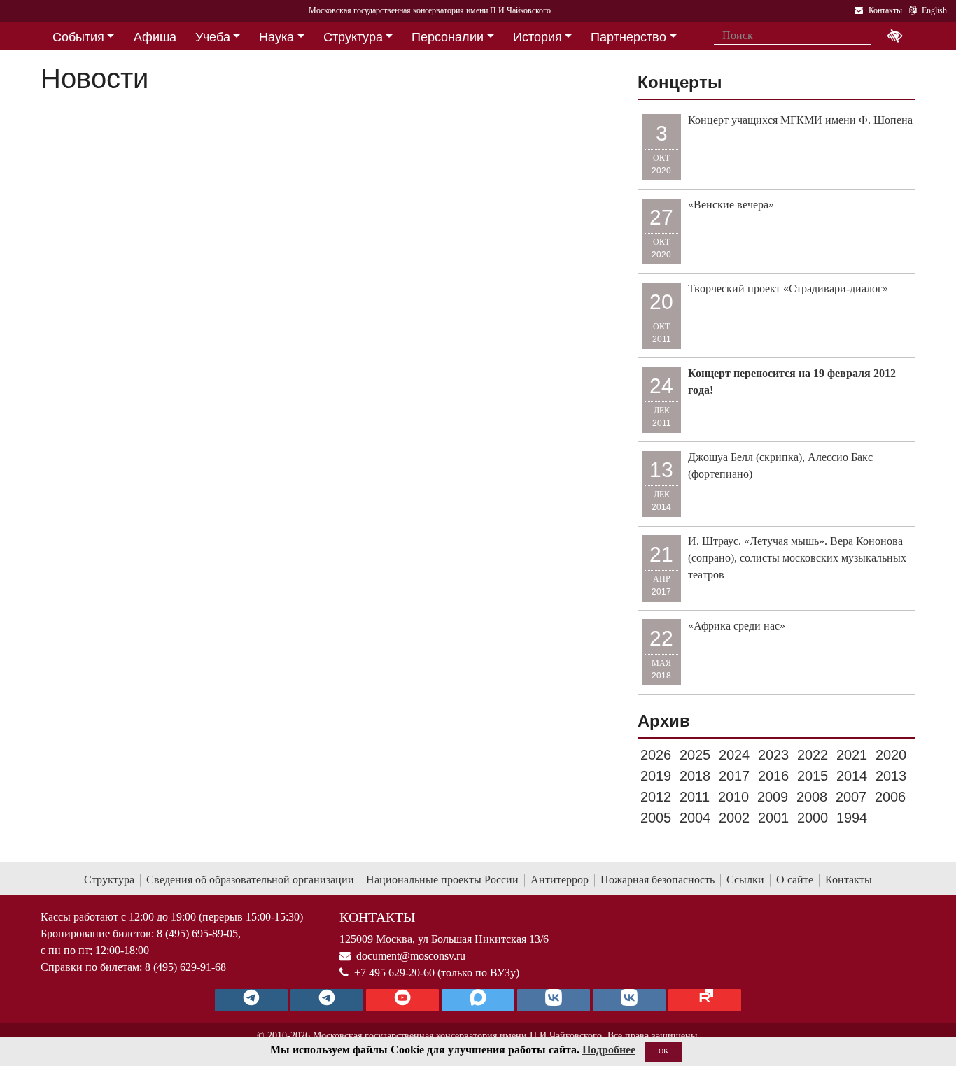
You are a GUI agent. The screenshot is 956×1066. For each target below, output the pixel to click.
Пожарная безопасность (657, 880)
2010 (733, 796)
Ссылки (745, 880)
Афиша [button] (155, 37)
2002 (734, 817)
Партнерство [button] (628, 37)
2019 (655, 775)
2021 (851, 754)
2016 (773, 775)
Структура (109, 880)
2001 (773, 817)
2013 (891, 775)
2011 (695, 796)
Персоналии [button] (448, 37)
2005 (655, 817)
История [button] (537, 37)
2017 (734, 775)
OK (663, 1051)
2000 (812, 817)
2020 (891, 754)
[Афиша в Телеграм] (704, 1000)
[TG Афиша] (326, 1000)
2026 (655, 754)
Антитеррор (559, 880)
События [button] (78, 37)
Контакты (848, 880)
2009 (772, 796)
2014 (851, 775)
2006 (890, 796)
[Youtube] (402, 1000)
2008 (811, 796)
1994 (851, 817)
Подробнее (608, 1050)
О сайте (794, 880)
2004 (695, 817)
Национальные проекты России (442, 880)
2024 (734, 754)
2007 (851, 796)
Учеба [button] (212, 37)
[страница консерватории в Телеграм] (251, 1000)
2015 (812, 775)
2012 (655, 796)
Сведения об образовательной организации (250, 880)
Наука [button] (276, 37)
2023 (773, 754)
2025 (695, 754)
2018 (695, 775)
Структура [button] (353, 37)
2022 (812, 754)
